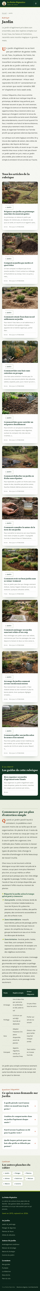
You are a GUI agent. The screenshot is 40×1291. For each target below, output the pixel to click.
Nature (7, 1184)
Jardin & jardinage (8, 1224)
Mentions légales (22, 1287)
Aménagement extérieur (10, 1244)
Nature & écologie (8, 1251)
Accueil (4, 13)
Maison (30, 1178)
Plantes (28, 1173)
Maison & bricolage (9, 1248)
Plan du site (6, 1278)
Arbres (7, 1178)
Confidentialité (33, 1287)
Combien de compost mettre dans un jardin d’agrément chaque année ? (18, 1119)
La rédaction (6, 1271)
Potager (18, 1173)
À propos (5, 1268)
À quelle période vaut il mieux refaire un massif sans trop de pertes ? (16, 1106)
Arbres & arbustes (8, 1235)
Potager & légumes (9, 1228)
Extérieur (18, 1178)
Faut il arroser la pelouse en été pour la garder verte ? (17, 1131)
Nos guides (6, 1264)
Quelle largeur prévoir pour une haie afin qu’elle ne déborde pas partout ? (17, 1143)
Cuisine (18, 1184)
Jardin (9, 207)
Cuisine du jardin (8, 1255)
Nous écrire (6, 1275)
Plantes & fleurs (8, 1231)
